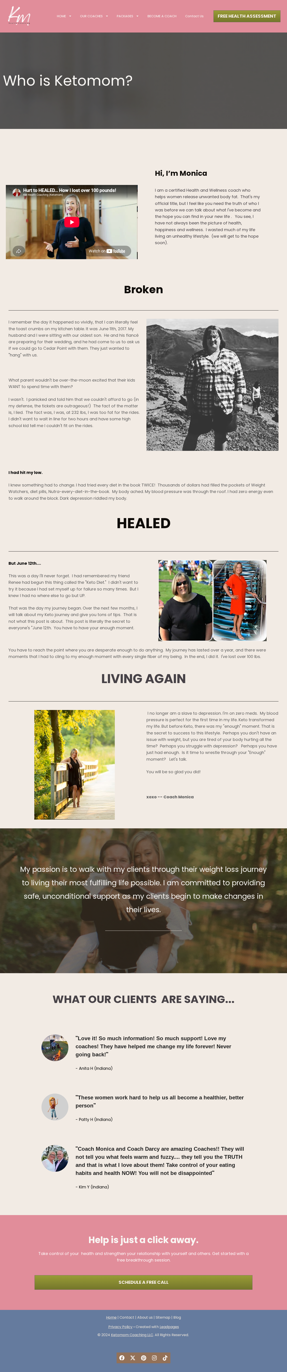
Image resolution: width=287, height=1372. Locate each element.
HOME (61, 16)
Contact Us (194, 16)
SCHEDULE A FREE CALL (144, 1282)
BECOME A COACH (162, 16)
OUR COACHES (91, 16)
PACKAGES (125, 16)
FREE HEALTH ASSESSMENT (247, 16)
